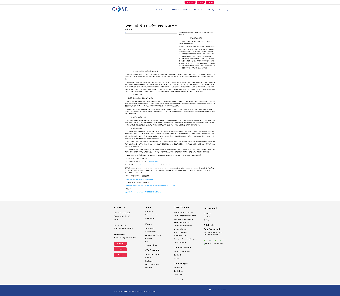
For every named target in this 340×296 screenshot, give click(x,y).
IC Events (207, 216)
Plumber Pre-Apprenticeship (183, 225)
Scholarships (178, 255)
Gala (146, 241)
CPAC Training (176, 10)
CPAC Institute (187, 10)
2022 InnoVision (150, 232)
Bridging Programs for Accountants (185, 216)
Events (168, 10)
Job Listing (220, 10)
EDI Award (148, 267)
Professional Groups (180, 242)
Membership (190, 2)
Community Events (151, 245)
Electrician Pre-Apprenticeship (183, 219)
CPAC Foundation (199, 10)
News (163, 10)
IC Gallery (207, 220)
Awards (176, 258)
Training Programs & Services (183, 212)
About (158, 10)
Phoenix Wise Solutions (149, 291)
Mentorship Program (180, 232)
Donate (200, 2)
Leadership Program (180, 229)
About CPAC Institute (152, 254)
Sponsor (210, 2)
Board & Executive (151, 215)
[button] (120, 244)
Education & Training (152, 264)
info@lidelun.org (153, 161)
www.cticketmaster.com (153, 164)
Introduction (149, 211)
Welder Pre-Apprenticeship (182, 222)
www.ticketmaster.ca (140, 164)
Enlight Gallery (178, 274)
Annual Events (150, 228)
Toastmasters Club (180, 235)
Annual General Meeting (153, 235)
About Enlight (178, 267)
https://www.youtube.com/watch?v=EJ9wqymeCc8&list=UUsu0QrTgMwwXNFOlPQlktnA (150, 185)
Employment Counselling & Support (185, 239)
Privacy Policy (178, 279)
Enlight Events (178, 271)
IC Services (207, 213)
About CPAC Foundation (182, 251)
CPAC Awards (149, 218)
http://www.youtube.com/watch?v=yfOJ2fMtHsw (139, 179)
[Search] (226, 10)
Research (148, 258)
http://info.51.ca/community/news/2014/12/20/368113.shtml (143, 192)
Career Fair (149, 238)
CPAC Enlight (210, 10)
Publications (149, 261)
